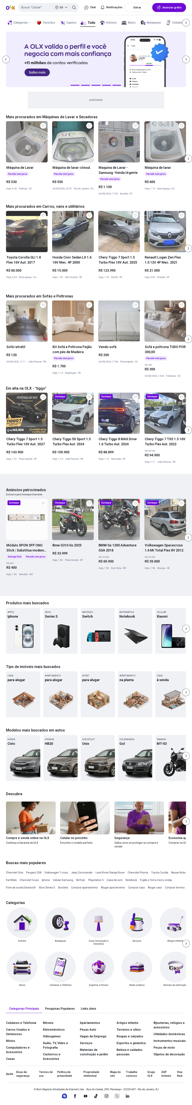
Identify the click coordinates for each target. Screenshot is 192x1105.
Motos (10, 1041)
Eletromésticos (54, 1029)
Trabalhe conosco (131, 1074)
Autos (132, 22)
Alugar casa (155, 887)
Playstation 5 (96, 880)
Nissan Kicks (178, 872)
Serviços (86, 1043)
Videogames (52, 1036)
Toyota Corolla (159, 872)
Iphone (46, 880)
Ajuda (9, 1073)
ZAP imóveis (166, 1074)
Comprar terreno (175, 887)
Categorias (21, 22)
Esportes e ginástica (131, 1043)
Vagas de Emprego (93, 1036)
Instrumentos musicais (170, 1041)
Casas (10, 1059)
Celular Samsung (63, 880)
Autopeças (154, 22)
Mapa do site (115, 1074)
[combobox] (48, 7)
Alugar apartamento (113, 887)
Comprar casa (136, 887)
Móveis (48, 1023)
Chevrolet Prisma (138, 872)
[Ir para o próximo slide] (188, 158)
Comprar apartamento (84, 887)
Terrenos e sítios (129, 1029)
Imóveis (111, 22)
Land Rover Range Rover (110, 872)
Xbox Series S (47, 887)
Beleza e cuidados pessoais (129, 1052)
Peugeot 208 (33, 872)
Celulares (178, 22)
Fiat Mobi (11, 880)
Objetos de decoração (169, 1054)
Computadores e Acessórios (18, 1050)
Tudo (91, 23)
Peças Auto (88, 1029)
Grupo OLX (151, 1074)
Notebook (131, 880)
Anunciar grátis (172, 7)
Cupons (71, 22)
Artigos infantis (127, 1023)
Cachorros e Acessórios (51, 1057)
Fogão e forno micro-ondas (156, 880)
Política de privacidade (64, 1074)
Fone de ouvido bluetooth (21, 887)
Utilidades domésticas (169, 1034)
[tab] (24, 1009)
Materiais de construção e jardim (94, 1052)
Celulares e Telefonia (21, 1023)
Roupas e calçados (130, 1036)
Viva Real (179, 1074)
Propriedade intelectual (91, 1074)
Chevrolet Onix (14, 872)
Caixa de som (115, 880)
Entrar (137, 7)
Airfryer (80, 880)
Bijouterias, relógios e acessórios (169, 1025)
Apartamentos (90, 1023)
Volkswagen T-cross (56, 872)
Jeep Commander (82, 872)
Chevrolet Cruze (29, 880)
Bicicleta (63, 887)
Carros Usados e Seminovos (18, 1032)
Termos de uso (46, 1074)
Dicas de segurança (22, 1074)
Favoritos (49, 22)
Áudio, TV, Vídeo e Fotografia (55, 1045)
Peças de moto (164, 1047)
